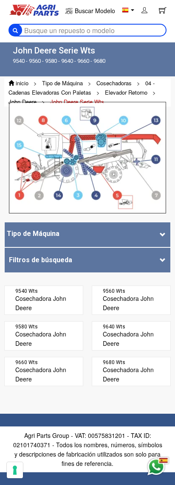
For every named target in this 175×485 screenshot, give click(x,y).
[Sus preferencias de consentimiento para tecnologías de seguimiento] (15, 470)
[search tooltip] (15, 30)
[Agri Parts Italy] (34, 9)
